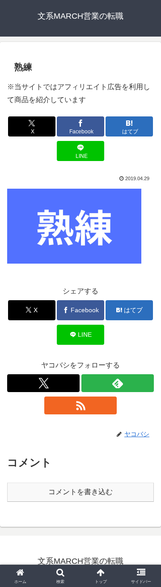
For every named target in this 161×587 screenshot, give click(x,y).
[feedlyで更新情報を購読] (117, 383)
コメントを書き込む (80, 492)
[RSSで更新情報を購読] (80, 405)
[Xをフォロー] (43, 383)
